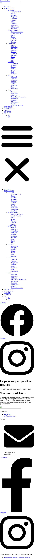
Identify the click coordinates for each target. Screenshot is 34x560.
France (13, 68)
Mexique (14, 50)
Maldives (14, 95)
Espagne (13, 65)
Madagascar (15, 27)
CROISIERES (8, 107)
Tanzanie (14, 18)
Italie (12, 72)
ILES (9, 90)
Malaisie (13, 82)
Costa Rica (14, 48)
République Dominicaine (18, 97)
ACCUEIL (7, 7)
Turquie (13, 38)
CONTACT (7, 112)
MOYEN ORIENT (13, 30)
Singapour (14, 80)
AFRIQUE (11, 10)
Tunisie (13, 20)
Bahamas (14, 92)
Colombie (14, 55)
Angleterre (14, 63)
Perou (13, 57)
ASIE (9, 75)
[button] (17, 153)
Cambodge (14, 88)
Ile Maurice (14, 25)
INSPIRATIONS (9, 8)
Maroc (13, 22)
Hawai (13, 103)
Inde (12, 87)
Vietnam (13, 78)
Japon (13, 83)
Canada (13, 45)
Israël (13, 35)
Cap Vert (14, 28)
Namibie (13, 15)
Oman (13, 37)
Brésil (13, 58)
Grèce (13, 70)
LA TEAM (7, 110)
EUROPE (11, 62)
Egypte (13, 42)
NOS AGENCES (9, 108)
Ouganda (14, 17)
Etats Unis (14, 47)
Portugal (13, 73)
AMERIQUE (12, 43)
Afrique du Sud (16, 12)
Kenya (13, 13)
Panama (13, 52)
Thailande (14, 77)
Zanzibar (14, 23)
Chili (12, 60)
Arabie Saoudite (16, 33)
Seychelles (14, 98)
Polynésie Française (17, 105)
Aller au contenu (5, 1)
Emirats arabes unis (17, 32)
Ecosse (13, 67)
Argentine (14, 53)
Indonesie (14, 85)
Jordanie (13, 40)
